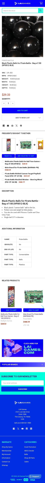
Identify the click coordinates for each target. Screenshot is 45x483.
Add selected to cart (26, 156)
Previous (2, 307)
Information (6, 458)
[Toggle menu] (3, 3)
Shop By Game (7, 447)
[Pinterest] (21, 125)
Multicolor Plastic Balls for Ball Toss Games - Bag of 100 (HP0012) (10, 316)
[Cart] (41, 3)
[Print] (12, 125)
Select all (8, 156)
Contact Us (6, 462)
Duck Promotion (30, 447)
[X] (16, 125)
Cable (26, 462)
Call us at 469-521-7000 (22, 423)
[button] (22, 348)
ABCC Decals (29, 451)
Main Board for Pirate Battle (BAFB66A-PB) (33, 315)
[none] (22, 36)
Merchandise (6, 451)
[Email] (8, 125)
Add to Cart (11, 310)
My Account (6, 454)
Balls (26, 454)
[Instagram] (27, 428)
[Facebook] (4, 125)
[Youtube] (22, 428)
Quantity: (6, 99)
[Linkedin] (31, 428)
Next (42, 307)
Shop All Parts (29, 458)
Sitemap (5, 465)
